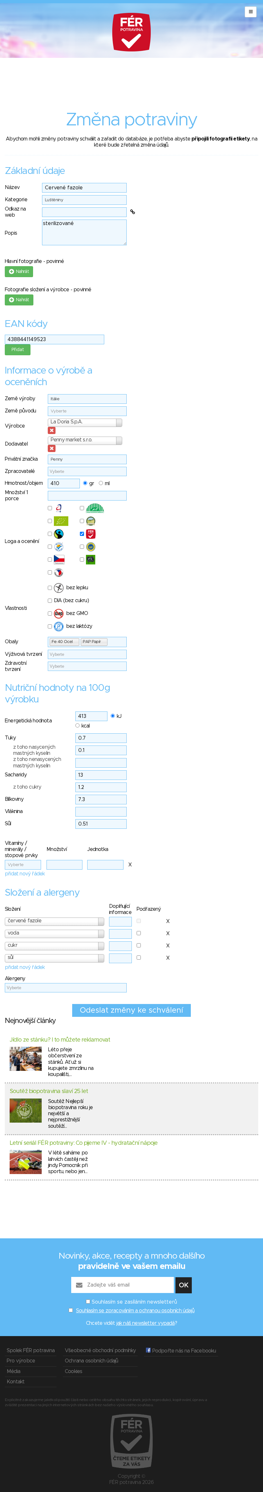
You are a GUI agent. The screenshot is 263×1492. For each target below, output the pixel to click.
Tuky (10, 737)
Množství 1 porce (16, 495)
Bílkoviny (14, 799)
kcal (85, 725)
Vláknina (14, 811)
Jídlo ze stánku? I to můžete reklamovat (60, 1040)
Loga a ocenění (22, 541)
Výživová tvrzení (23, 654)
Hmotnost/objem (24, 483)
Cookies (73, 1371)
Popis (11, 233)
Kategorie (16, 199)
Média (13, 1371)
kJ (119, 716)
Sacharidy (16, 774)
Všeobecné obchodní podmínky (100, 1350)
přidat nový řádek (25, 873)
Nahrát (21, 271)
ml (107, 483)
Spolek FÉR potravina (31, 1350)
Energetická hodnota (28, 720)
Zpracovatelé (20, 471)
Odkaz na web (15, 212)
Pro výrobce (21, 1360)
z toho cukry (27, 787)
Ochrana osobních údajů (91, 1360)
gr (91, 483)
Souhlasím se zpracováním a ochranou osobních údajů (135, 1310)
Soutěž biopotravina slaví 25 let (49, 1091)
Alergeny (15, 978)
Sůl (8, 823)
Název (12, 187)
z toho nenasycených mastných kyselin (37, 762)
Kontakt (15, 1381)
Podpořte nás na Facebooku (183, 1350)
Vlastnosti (16, 608)
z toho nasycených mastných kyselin (34, 750)
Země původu (20, 410)
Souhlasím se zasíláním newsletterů (134, 1302)
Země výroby (20, 398)
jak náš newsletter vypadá (145, 1323)
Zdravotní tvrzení (15, 666)
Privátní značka (21, 459)
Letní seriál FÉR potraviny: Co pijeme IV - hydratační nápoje (83, 1143)
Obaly (11, 641)
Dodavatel (16, 444)
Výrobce (15, 426)
